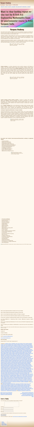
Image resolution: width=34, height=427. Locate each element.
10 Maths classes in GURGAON (10, 343)
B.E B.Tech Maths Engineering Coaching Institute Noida (12, 350)
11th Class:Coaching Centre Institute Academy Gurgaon (13, 344)
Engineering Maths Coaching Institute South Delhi (12, 365)
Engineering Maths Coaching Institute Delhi (18, 362)
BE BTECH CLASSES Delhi (5, 389)
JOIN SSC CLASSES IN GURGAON (22, 381)
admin (7, 26)
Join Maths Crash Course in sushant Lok (10, 381)
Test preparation (19, 6)
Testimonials (24, 6)
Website (2, 411)
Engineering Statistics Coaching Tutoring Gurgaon (9, 367)
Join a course (4, 423)
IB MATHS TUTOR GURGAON (19, 377)
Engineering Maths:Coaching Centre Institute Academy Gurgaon (21, 366)
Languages (13, 6)
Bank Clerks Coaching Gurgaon (6, 352)
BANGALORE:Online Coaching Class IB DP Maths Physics (22, 351)
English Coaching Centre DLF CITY (16, 368)
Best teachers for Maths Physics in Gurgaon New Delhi (19, 358)
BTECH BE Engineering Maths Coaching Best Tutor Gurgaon (11, 361)
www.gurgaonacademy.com (5, 337)
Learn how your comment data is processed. (20, 416)
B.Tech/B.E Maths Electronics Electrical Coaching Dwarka (11, 387)
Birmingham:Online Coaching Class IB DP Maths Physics (22, 360)
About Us (2, 6)
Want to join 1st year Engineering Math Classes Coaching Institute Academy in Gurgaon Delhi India (6, 393)
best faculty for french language (10, 355)
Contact (28, 6)
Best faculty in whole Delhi (21, 355)
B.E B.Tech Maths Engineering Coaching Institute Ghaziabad (13, 348)
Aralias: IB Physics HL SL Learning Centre (8, 347)
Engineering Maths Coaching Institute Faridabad (21, 363)
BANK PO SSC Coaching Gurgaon (9, 353)
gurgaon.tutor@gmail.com (8, 336)
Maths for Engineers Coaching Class (24, 390)
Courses (9, 6)
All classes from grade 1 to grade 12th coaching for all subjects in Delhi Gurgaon (18, 346)
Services (6, 6)
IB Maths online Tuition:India (8, 377)
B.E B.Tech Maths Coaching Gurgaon (10, 385)
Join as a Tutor (4, 424)
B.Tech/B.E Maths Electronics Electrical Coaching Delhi (19, 386)
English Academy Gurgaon (5, 368)
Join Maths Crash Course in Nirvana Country (11, 380)
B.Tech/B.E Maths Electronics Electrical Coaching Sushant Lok (22, 388)
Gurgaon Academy (6, 3)
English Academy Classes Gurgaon (25, 367)
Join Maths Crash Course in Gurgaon (15, 379)
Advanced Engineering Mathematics (9, 383)
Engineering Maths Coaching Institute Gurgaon (9, 364)
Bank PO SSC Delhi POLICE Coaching (21, 353)
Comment (2, 406)
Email (2, 409)
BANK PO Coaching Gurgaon (17, 352)
